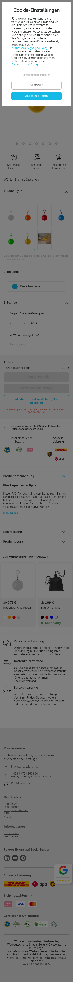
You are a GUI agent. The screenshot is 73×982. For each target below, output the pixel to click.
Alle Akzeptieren (36, 96)
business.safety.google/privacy (29, 48)
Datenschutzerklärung (24, 64)
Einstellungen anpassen (36, 75)
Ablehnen (36, 85)
